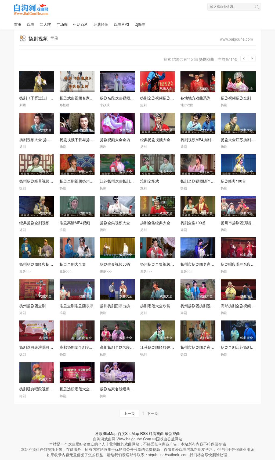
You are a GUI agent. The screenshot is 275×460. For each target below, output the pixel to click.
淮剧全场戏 (149, 181)
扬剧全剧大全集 (73, 264)
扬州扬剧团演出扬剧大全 (120, 305)
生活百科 (80, 24)
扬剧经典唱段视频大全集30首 (44, 388)
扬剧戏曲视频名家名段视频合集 (86, 98)
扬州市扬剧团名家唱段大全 (203, 264)
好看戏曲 (156, 433)
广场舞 (62, 24)
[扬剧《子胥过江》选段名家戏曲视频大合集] (36, 81)
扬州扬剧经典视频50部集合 (42, 181)
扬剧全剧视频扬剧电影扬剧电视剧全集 (172, 98)
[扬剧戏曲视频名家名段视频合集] (77, 81)
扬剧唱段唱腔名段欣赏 (239, 264)
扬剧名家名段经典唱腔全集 (122, 388)
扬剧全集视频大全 (115, 222)
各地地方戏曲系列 (195, 98)
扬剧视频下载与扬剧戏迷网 (82, 139)
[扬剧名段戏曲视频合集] (117, 81)
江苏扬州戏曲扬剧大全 (119, 181)
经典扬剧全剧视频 (34, 222)
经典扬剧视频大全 (155, 139)
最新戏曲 (172, 433)
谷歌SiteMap (106, 433)
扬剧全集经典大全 (155, 222)
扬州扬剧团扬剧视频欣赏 (201, 305)
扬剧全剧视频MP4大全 (199, 181)
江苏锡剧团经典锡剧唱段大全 (164, 347)
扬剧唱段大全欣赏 (155, 305)
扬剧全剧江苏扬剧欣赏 (239, 347)
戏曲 (30, 24)
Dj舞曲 (140, 24)
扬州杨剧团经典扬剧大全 (40, 264)
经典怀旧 (100, 24)
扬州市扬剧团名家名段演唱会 (204, 347)
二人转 (45, 24)
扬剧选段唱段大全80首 (79, 388)
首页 (17, 24)
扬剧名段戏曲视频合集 (119, 98)
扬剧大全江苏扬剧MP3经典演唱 (247, 139)
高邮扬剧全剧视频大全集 (241, 305)
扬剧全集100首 (193, 222)
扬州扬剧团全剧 (32, 305)
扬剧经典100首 (233, 181)
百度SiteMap (128, 433)
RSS (144, 433)
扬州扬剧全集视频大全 (159, 264)
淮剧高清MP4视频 (75, 222)
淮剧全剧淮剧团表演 (76, 305)
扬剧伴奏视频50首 (115, 264)
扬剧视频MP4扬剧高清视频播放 (206, 139)
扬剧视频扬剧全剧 (236, 98)
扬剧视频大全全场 (115, 139)
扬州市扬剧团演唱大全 (239, 222)
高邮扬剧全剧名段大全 (119, 347)
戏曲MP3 (121, 24)
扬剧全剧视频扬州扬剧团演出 (84, 181)
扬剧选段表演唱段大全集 (40, 347)
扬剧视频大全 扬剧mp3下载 (42, 139)
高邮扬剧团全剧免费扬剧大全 (84, 347)
